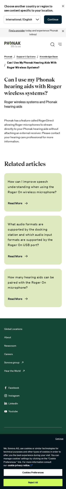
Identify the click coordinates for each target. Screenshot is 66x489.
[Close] (63, 31)
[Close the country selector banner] (63, 6)
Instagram (14, 395)
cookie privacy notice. (19, 465)
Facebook (13, 387)
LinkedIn (13, 403)
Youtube (13, 411)
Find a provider (17, 30)
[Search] (52, 44)
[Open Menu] (60, 44)
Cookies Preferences (33, 472)
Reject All (33, 482)
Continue (53, 19)
